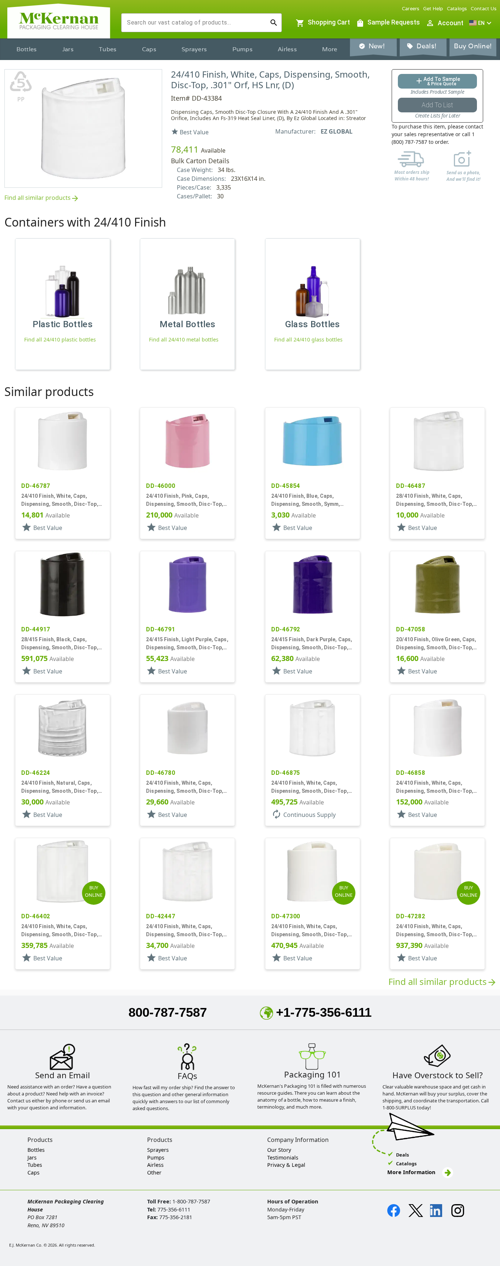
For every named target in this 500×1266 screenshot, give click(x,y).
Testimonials (282, 1157)
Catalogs (457, 8)
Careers (410, 8)
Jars (68, 49)
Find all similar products (41, 198)
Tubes (107, 49)
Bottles (26, 49)
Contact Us (484, 8)
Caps (149, 49)
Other (154, 1172)
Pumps (242, 49)
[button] (481, 23)
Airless (287, 49)
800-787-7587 (167, 1012)
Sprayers (194, 49)
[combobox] (195, 22)
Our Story (279, 1149)
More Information (412, 1172)
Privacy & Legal (286, 1164)
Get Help (433, 8)
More (329, 49)
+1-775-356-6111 (324, 1012)
